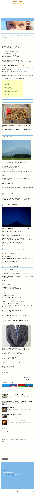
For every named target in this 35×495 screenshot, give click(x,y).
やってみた (30, 377)
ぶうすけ (31, 379)
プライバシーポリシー (5, 469)
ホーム (3, 31)
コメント (3, 441)
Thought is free (22, 492)
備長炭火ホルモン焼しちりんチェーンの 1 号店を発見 (16, 420)
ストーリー (7, 31)
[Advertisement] (17, 11)
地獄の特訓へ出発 (6, 84)
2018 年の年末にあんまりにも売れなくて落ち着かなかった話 (17, 394)
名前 (3, 450)
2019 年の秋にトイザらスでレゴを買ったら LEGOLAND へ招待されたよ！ (19, 401)
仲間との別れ (6, 94)
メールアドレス (15, 450)
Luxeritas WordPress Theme (9, 474)
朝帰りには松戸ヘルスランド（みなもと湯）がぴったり (16, 414)
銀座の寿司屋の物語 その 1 (11, 407)
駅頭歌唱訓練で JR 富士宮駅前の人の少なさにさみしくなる (13, 90)
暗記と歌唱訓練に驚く (8, 87)
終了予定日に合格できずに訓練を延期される (11, 91)
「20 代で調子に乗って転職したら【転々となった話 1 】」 (22, 71)
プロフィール (4, 470)
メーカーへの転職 (6, 83)
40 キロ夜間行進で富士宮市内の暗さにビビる (11, 88)
